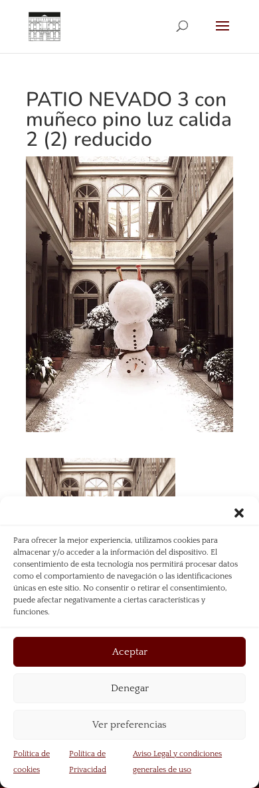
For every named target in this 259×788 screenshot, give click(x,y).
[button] (239, 513)
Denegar (130, 688)
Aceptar (129, 651)
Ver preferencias (129, 724)
